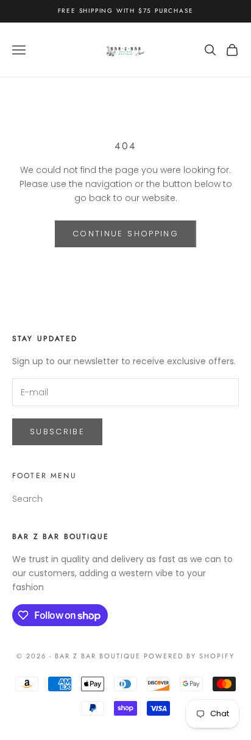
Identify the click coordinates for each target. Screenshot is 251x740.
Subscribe (57, 431)
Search (27, 499)
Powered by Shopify (189, 656)
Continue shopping (125, 233)
